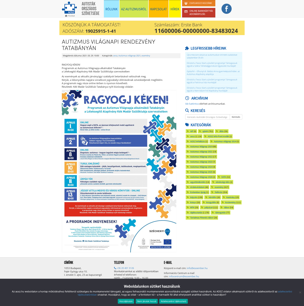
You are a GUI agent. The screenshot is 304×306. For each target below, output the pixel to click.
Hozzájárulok (126, 301)
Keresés (236, 116)
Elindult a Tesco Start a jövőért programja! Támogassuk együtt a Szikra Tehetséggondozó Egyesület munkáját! (212, 64)
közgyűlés (211, 202)
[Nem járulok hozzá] (300, 292)
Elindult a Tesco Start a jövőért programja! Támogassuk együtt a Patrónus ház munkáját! (212, 81)
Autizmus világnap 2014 (225, 141)
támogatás (220, 212)
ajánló (205, 131)
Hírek (175, 9)
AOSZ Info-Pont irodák (218, 136)
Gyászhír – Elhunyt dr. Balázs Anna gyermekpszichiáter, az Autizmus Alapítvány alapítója (213, 73)
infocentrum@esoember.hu (184, 276)
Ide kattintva (192, 103)
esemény (146, 55)
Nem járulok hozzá (146, 301)
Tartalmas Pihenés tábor (201, 217)
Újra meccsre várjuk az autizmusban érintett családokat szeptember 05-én (212, 56)
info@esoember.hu (197, 268)
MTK (192, 207)
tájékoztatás (196, 212)
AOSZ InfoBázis (197, 141)
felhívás (218, 192)
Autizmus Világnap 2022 (201, 156)
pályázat (209, 207)
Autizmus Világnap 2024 (201, 166)
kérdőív (212, 197)
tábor (226, 207)
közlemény (230, 202)
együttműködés (198, 182)
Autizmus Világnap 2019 (201, 146)
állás (221, 131)
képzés (193, 197)
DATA (224, 177)
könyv (193, 202)
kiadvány (230, 197)
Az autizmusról (134, 9)
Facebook (226, 8)
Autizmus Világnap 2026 (201, 177)
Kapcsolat (158, 9)
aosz (115, 55)
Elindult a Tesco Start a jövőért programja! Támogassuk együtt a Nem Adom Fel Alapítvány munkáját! (212, 89)
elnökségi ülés (223, 182)
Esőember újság (198, 192)
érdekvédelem (197, 187)
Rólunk (111, 9)
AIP (191, 131)
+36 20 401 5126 (125, 267)
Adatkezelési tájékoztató (173, 301)
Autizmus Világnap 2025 (201, 171)
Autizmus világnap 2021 (129, 55)
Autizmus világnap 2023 (201, 161)
